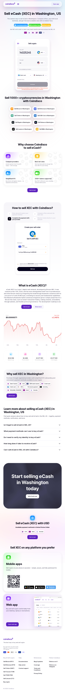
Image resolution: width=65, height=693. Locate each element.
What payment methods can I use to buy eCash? (23, 431)
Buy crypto (6, 682)
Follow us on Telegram (52, 665)
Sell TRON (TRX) (8, 675)
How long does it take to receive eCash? (20, 444)
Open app (56, 4)
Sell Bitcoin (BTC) (8, 661)
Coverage (37, 665)
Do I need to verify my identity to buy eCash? (22, 437)
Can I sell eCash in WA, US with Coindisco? (21, 450)
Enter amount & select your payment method (20, 213)
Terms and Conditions (37, 669)
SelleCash (32, 190)
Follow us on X (53, 661)
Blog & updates (38, 661)
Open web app (12, 624)
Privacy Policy (38, 673)
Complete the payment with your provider (22, 218)
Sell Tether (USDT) (8, 668)
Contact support (24, 668)
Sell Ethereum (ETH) (9, 665)
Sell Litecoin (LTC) (8, 678)
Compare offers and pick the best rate (46, 213)
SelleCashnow (32, 496)
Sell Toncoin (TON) (8, 671)
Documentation (23, 661)
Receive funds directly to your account (46, 218)
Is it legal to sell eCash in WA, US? (17, 425)
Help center (22, 665)
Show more (38, 306)
